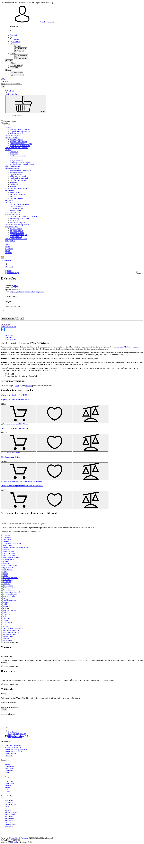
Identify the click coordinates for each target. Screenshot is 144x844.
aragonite (13, 292)
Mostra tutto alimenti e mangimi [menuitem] (16, 148)
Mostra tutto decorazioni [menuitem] (14, 198)
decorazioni (9, 818)
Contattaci (9, 249)
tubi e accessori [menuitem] (15, 210)
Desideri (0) (16, 42)
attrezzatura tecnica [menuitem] (12, 168)
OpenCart (15, 842)
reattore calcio (30, 292)
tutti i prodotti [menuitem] (10, 241)
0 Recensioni (5, 325)
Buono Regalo (6, 260)
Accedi (12, 37)
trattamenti (9, 826)
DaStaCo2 (9, 267)
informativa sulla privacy (14, 752)
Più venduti (9, 770)
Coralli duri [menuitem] (14, 152)
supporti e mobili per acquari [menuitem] (20, 132)
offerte (7, 247)
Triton (15, 286)
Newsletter (9, 756)
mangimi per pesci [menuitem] (16, 140)
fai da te (8, 822)
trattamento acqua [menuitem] (11, 227)
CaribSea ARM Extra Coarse (127, 347)
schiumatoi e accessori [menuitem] (18, 176)
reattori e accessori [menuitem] (16, 174)
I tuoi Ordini (9, 783)
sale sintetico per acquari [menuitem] (18, 235)
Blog (7, 806)
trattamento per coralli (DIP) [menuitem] (20, 218)
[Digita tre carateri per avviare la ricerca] (3, 86)
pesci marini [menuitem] (14, 158)
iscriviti (4, 709)
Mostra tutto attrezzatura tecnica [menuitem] (16, 188)
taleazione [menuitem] (13, 182)
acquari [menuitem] (8, 127)
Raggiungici (9, 802)
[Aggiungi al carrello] (18, 414)
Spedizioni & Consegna (13, 745)
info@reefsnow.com (15, 737)
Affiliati (8, 791)
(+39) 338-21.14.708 (15, 734)
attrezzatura (9, 816)
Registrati (13, 35)
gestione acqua (10, 824)
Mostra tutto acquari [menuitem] (12, 136)
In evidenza (9, 766)
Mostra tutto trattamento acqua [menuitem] (16, 239)
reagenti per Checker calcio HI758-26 (15, 400)
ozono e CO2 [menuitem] (14, 221)
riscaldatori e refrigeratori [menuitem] (19, 178)
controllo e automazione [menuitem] (18, 180)
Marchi (7, 772)
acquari (8, 810)
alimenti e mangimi (12, 812)
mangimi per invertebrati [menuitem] (18, 142)
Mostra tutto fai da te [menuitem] (12, 212)
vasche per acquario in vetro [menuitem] (20, 129)
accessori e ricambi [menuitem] (16, 134)
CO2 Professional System (10, 457)
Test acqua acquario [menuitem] (17, 233)
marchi (7, 251)
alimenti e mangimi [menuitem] (12, 138)
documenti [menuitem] (9, 200)
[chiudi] (9, 124)
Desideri (8, 785)
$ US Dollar (19, 51)
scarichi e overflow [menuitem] (16, 206)
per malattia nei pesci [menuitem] (17, 223)
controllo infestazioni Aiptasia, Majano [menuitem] (23, 216)
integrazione (40, 292)
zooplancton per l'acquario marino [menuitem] (22, 164)
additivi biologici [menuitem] (16, 229)
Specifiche (9, 337)
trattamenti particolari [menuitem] (12, 214)
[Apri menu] (2, 120)
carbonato (20, 292)
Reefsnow (24, 838)
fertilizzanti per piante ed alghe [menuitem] (21, 144)
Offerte (7, 764)
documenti (9, 820)
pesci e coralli (10, 814)
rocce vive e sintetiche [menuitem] (18, 194)
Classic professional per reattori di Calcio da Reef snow (22, 486)
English (24, 58)
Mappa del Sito (10, 754)
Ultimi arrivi (9, 768)
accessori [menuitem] (13, 186)
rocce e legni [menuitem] (14, 196)
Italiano (24, 56)
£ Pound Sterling (20, 48)
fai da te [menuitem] (8, 202)
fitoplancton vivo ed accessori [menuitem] (20, 162)
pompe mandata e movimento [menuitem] (20, 170)
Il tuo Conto (9, 781)
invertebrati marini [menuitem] (16, 160)
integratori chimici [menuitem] (16, 231)
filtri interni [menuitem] (14, 184)
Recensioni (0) (10, 339)
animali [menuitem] (8, 150)
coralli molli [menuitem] (14, 154)
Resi (7, 789)
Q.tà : (3, 311)
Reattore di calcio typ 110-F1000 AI (14, 428)
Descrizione (9, 335)
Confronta (15, 39)
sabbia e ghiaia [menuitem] (15, 192)
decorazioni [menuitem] (9, 190)
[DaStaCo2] (8, 271)
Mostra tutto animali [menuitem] (12, 166)
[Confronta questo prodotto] (22, 318)
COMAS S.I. (14, 838)
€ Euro (17, 46)
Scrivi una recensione (8, 327)
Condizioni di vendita (13, 747)
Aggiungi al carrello (8, 318)
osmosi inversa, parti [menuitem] (17, 208)
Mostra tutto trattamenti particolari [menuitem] (17, 225)
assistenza (8, 253)
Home (7, 245)
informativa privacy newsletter (16, 749)
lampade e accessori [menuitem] (17, 172)
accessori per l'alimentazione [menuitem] (20, 146)
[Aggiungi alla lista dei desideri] (17, 318)
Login (17, 386)
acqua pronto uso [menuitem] (16, 237)
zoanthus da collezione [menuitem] (18, 156)
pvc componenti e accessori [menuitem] (19, 204)
